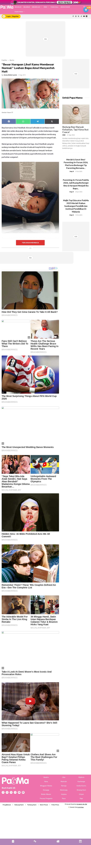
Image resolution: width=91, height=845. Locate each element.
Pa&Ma (4, 60)
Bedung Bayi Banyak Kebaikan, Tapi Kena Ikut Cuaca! (75, 129)
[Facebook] (73, 16)
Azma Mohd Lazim (10, 75)
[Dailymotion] (86, 16)
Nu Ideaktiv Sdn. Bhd (82, 804)
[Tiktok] (81, 16)
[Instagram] (76, 16)
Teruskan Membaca (30, 243)
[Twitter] (78, 16)
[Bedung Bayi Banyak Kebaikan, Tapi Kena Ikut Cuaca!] (75, 114)
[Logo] (7, 7)
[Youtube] (84, 16)
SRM (63, 135)
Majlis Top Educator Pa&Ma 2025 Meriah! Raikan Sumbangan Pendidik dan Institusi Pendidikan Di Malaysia (76, 206)
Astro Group (80, 807)
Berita (12, 60)
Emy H (72, 171)
